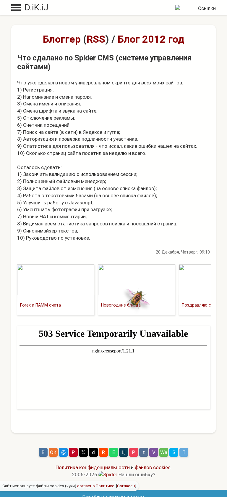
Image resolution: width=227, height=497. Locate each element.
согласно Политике (95, 485)
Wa (163, 452)
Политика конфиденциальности (93, 467)
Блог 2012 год (151, 39)
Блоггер (62, 39)
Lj (124, 452)
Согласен (126, 485)
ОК (53, 452)
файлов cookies (153, 467)
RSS (96, 39)
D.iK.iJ (36, 7)
